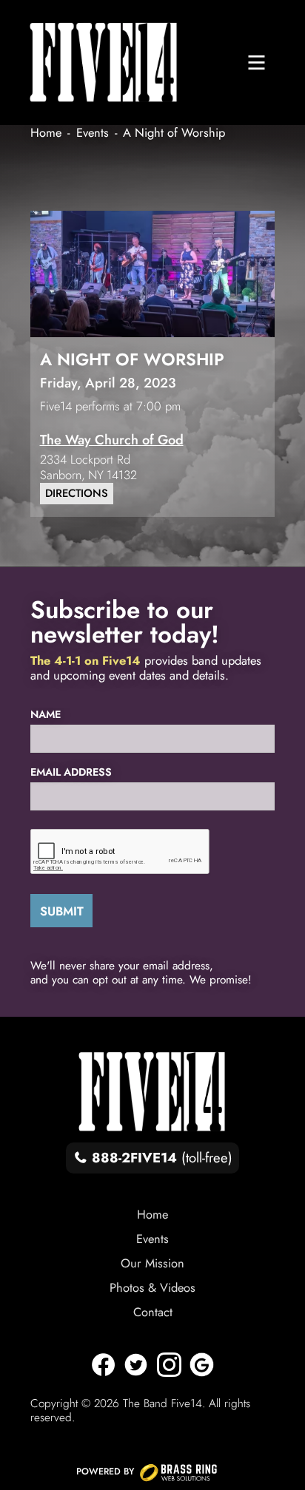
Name (45, 714)
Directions (76, 493)
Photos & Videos (152, 1287)
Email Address (71, 772)
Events (152, 1238)
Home (152, 1214)
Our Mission (152, 1263)
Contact (152, 1312)
